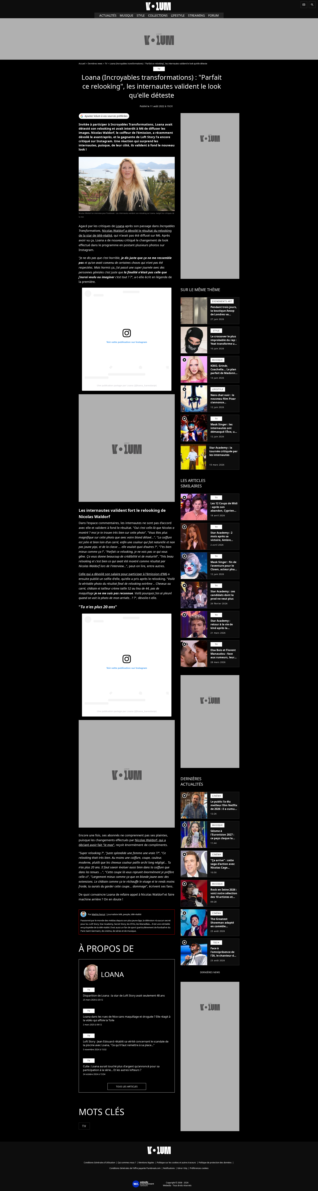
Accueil (82, 63)
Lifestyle (178, 15)
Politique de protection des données (215, 1162)
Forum (213, 15)
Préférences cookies (199, 1168)
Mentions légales (146, 1162)
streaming (196, 15)
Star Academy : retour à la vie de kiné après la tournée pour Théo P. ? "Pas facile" (223, 628)
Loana (120, 226)
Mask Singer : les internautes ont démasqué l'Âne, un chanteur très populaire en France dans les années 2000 (224, 435)
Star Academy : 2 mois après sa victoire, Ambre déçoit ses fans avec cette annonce (224, 540)
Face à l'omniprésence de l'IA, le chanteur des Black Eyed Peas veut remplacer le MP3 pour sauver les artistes (224, 959)
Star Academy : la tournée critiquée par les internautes (223, 451)
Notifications (169, 1168)
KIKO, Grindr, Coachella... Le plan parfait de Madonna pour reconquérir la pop (224, 373)
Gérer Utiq (182, 1168)
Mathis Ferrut (98, 914)
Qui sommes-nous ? (127, 1162)
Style (141, 15)
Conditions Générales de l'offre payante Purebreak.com (134, 1168)
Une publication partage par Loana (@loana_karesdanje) (127, 385)
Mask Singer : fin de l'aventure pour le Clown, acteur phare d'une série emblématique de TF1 (224, 571)
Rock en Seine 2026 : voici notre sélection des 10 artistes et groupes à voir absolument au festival (224, 899)
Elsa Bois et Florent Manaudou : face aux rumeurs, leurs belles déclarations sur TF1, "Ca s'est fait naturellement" (224, 659)
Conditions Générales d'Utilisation (99, 1162)
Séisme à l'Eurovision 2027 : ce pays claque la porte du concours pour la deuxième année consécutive (223, 840)
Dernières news (95, 63)
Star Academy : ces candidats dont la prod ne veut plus (223, 595)
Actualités (107, 15)
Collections (158, 15)
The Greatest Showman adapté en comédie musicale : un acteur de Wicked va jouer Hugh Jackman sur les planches (224, 930)
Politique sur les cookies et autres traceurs (176, 1162)
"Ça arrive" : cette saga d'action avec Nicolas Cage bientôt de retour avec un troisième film (223, 869)
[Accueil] (159, 6)
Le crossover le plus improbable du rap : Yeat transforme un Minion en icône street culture (224, 344)
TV (106, 63)
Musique (126, 15)
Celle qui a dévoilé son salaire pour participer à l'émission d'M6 (123, 574)
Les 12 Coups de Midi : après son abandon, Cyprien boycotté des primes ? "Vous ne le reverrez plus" (224, 512)
